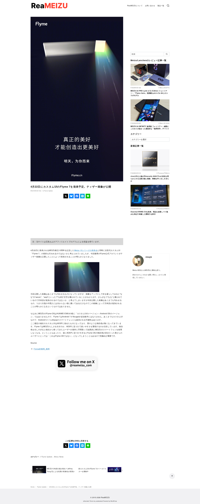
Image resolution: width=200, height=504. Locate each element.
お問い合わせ (150, 5)
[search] (166, 54)
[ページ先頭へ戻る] (172, 476)
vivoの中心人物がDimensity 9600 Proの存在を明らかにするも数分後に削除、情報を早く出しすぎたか (150, 178)
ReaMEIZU (105, 497)
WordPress (114, 501)
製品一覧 (161, 5)
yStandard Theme (88, 501)
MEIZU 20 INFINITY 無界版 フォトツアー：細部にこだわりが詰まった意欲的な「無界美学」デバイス (150, 127)
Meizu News (58, 456)
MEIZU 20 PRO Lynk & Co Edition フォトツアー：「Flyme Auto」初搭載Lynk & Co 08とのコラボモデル (149, 93)
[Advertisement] (77, 218)
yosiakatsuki (99, 501)
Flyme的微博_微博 (42, 349)
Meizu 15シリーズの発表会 (85, 250)
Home (33, 487)
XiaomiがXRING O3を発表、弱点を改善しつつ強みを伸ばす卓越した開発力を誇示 (149, 213)
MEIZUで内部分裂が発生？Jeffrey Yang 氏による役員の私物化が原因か (61, 470)
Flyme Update (48, 191)
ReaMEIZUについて (134, 5)
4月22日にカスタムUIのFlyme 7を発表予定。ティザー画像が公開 (70, 487)
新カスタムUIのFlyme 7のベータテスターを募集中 (92, 470)
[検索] (168, 5)
